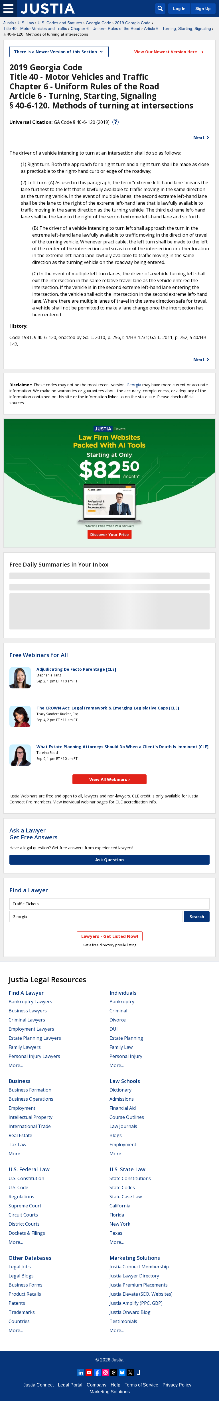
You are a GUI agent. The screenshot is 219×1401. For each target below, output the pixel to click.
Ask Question (109, 859)
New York (120, 1224)
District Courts (24, 1224)
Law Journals (123, 1126)
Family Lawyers (25, 1047)
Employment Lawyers (31, 1029)
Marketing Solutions (135, 1257)
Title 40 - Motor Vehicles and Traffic (35, 28)
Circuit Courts (23, 1215)
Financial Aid (123, 1108)
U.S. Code (18, 1187)
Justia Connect (38, 1384)
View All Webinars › (109, 779)
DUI (114, 1029)
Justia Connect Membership (139, 1266)
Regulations (21, 1196)
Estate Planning (126, 1038)
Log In (179, 8)
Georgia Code (98, 22)
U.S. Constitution (26, 1178)
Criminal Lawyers (27, 1020)
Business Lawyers (28, 1011)
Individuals (123, 992)
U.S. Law (26, 22)
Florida (117, 1215)
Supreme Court (25, 1206)
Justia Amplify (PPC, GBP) (136, 1303)
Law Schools (125, 1081)
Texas (116, 1233)
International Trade (30, 1126)
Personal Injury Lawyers (34, 1056)
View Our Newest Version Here (166, 51)
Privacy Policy (177, 1384)
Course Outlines (127, 1117)
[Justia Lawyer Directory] (138, 1372)
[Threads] (113, 1372)
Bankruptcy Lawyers (30, 1001)
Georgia (134, 384)
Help (115, 1384)
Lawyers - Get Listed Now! (109, 936)
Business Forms (25, 1285)
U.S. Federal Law (29, 1169)
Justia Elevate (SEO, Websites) (141, 1294)
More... (16, 1065)
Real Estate (20, 1135)
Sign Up (203, 8)
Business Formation (30, 1090)
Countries (19, 1321)
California (120, 1206)
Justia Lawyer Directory (134, 1276)
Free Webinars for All (38, 655)
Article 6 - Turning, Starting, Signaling (177, 28)
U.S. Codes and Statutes (60, 22)
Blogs (116, 1135)
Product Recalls (25, 1294)
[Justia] (48, 8)
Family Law (121, 1047)
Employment (22, 1108)
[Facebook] (97, 1372)
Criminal (118, 1011)
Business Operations (31, 1099)
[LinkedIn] (80, 1372)
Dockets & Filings (27, 1233)
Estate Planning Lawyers (35, 1038)
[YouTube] (89, 1372)
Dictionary (120, 1090)
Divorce (118, 1020)
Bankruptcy (122, 1001)
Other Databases (30, 1257)
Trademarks (22, 1312)
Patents (17, 1303)
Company (96, 1384)
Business (20, 1081)
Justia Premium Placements (139, 1285)
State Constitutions (130, 1178)
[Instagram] (105, 1372)
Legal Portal (70, 1384)
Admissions (122, 1099)
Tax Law (17, 1144)
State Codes (122, 1187)
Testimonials (123, 1321)
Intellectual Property (30, 1117)
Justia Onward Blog (130, 1312)
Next (199, 137)
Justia (8, 22)
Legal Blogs (21, 1276)
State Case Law (126, 1196)
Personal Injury (126, 1056)
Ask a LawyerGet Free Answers (33, 833)
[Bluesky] (122, 1372)
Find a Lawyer (28, 890)
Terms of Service (141, 1384)
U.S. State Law (127, 1169)
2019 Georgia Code (133, 22)
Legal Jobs (20, 1266)
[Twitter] (130, 1372)
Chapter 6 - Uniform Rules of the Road (105, 28)
